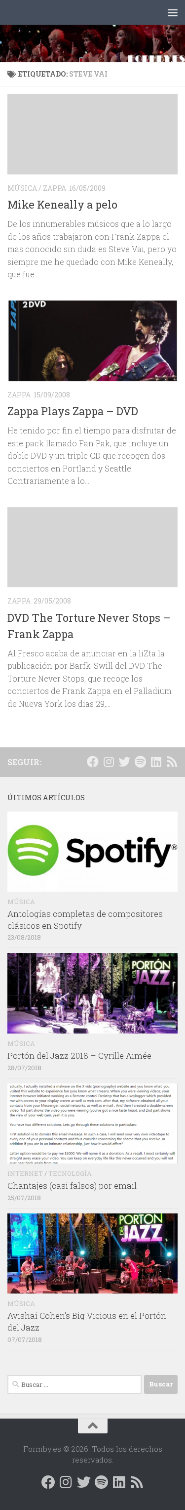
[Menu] (172, 12)
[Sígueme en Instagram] (108, 762)
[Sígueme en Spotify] (140, 762)
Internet (25, 1173)
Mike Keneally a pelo (62, 204)
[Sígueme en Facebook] (93, 762)
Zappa (54, 188)
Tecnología (70, 1173)
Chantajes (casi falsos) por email (72, 1185)
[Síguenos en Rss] (172, 762)
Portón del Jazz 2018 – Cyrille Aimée (79, 1055)
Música (22, 188)
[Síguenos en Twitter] (124, 762)
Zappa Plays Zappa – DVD (72, 411)
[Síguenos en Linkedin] (156, 762)
